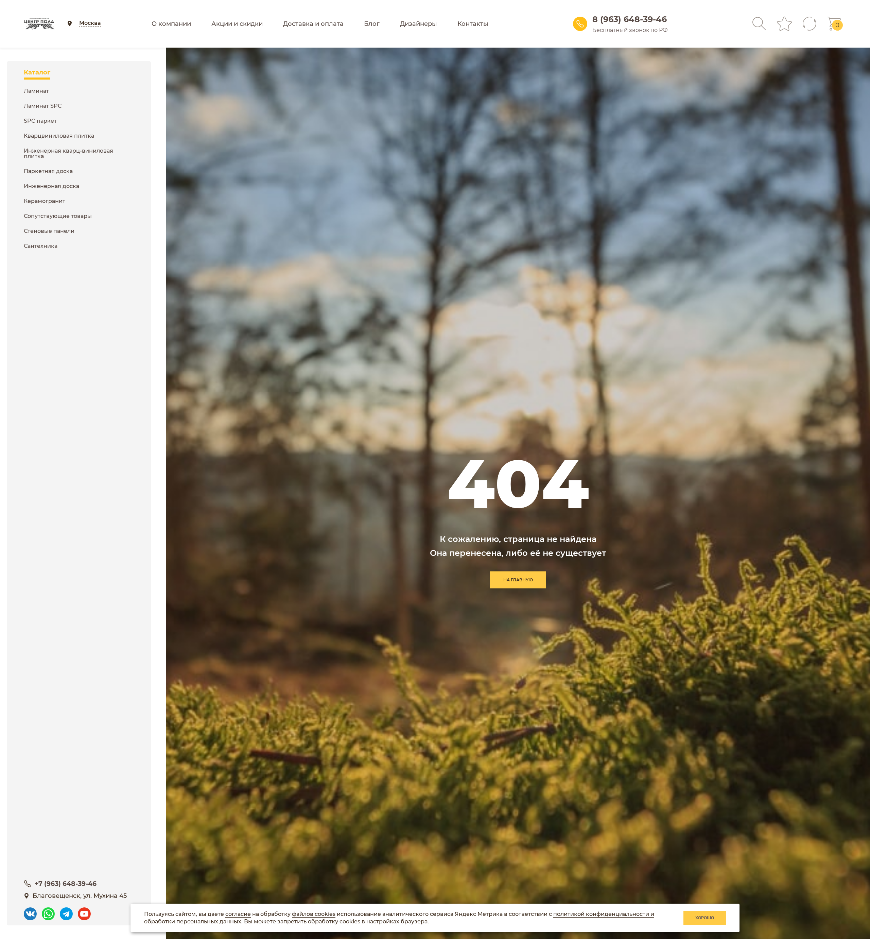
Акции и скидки (237, 24)
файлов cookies (313, 914)
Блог (372, 24)
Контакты (472, 24)
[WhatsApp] (48, 910)
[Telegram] (66, 910)
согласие (238, 914)
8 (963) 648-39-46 (629, 19)
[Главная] (39, 24)
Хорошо (704, 918)
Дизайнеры (418, 24)
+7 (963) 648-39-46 (66, 884)
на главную (518, 579)
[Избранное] (784, 23)
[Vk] (30, 910)
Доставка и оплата (313, 24)
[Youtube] (84, 910)
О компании (171, 24)
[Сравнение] (809, 24)
